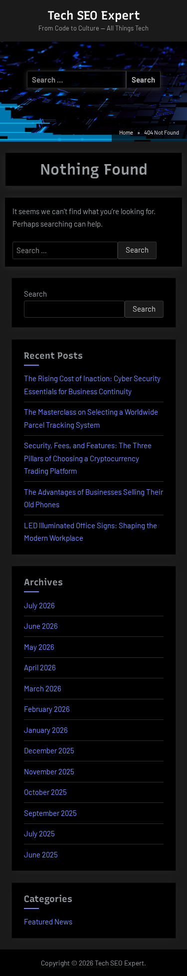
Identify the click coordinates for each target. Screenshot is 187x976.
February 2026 (47, 708)
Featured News (48, 921)
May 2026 (39, 646)
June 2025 (41, 854)
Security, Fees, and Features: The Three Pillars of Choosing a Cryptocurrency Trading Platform (88, 458)
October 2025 (45, 791)
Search (35, 293)
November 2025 (49, 771)
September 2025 (50, 812)
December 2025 (49, 750)
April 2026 (40, 667)
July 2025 (39, 833)
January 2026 (46, 729)
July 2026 (39, 605)
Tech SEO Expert (93, 15)
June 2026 (41, 625)
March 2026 (42, 688)
